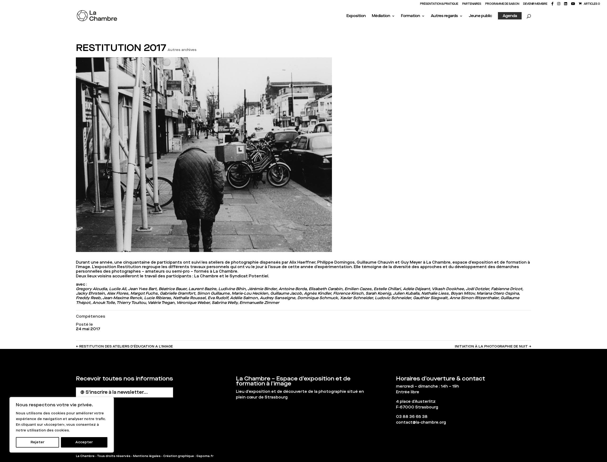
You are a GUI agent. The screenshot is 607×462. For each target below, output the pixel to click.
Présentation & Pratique (439, 4)
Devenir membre (535, 4)
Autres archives (182, 50)
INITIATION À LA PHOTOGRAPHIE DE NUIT (493, 346)
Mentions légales (147, 456)
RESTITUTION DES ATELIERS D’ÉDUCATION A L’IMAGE (124, 346)
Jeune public (480, 16)
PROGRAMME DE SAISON (502, 4)
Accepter (84, 442)
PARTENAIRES (471, 4)
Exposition (356, 16)
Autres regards (444, 16)
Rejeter (37, 442)
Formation (410, 16)
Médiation (381, 16)
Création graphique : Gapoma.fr (188, 456)
